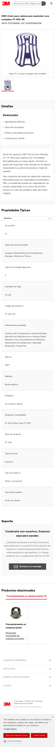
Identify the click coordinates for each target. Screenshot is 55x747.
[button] (12, 741)
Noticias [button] (9, 669)
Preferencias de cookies (23, 703)
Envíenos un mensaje (30, 567)
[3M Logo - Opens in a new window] (6, 3)
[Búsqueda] (44, 3)
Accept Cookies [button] (39, 735)
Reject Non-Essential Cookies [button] (16, 735)
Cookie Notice (10, 729)
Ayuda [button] (8, 686)
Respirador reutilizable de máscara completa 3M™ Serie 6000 (15, 636)
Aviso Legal (18, 701)
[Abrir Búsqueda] (51, 4)
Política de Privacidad (33, 701)
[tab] (26, 596)
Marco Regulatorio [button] (17, 677)
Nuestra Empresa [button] (15, 660)
